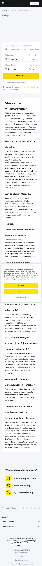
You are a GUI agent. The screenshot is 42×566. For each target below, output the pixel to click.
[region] (21, 282)
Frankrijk (20, 10)
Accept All (21, 291)
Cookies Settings (21, 297)
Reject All (21, 285)
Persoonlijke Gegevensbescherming (22, 564)
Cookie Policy (22, 279)
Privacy (21, 556)
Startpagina (5, 10)
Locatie (13, 10)
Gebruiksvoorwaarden (22, 560)
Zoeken (19, 75)
